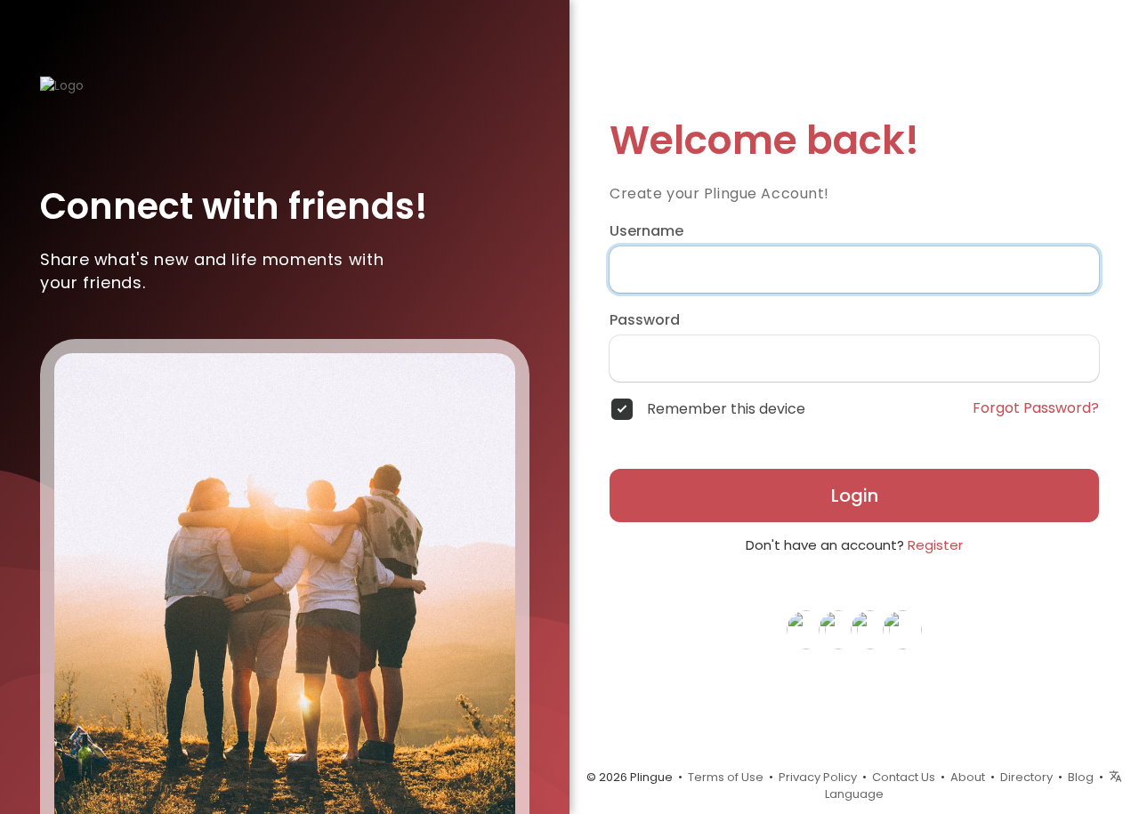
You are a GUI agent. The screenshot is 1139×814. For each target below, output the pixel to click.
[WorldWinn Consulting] (838, 629)
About (967, 777)
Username (646, 231)
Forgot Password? (1036, 408)
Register (935, 545)
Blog (1081, 777)
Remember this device (726, 409)
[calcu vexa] (870, 629)
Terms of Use (725, 777)
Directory (1026, 777)
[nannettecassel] (902, 629)
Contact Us (903, 777)
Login (854, 495)
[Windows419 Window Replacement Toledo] (806, 629)
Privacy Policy (818, 777)
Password (645, 320)
